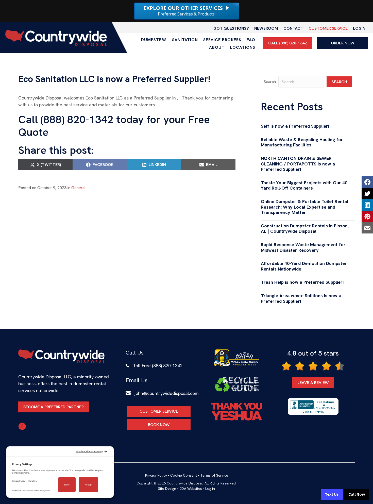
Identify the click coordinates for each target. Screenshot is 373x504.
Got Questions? (231, 28)
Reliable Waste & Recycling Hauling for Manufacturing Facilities (302, 142)
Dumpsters (154, 39)
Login (359, 28)
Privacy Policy (156, 475)
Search (269, 81)
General (78, 187)
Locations (242, 47)
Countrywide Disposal (185, 483)
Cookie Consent (183, 475)
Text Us (332, 494)
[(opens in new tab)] (236, 358)
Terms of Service (214, 475)
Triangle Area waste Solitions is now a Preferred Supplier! (301, 298)
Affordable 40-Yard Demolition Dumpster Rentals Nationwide (304, 266)
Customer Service (328, 28)
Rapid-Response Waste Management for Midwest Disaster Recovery (303, 247)
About (217, 47)
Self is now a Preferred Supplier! (295, 126)
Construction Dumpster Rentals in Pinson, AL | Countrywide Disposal (305, 228)
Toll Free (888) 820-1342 (157, 365)
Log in (210, 488)
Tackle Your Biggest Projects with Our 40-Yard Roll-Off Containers (305, 185)
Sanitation (185, 39)
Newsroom (266, 28)
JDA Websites (190, 488)
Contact (293, 28)
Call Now (356, 494)
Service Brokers (222, 39)
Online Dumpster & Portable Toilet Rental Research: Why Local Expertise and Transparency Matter (304, 206)
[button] (339, 81)
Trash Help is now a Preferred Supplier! (302, 282)
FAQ (251, 39)
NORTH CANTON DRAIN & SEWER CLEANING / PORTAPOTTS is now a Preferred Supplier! (298, 163)
